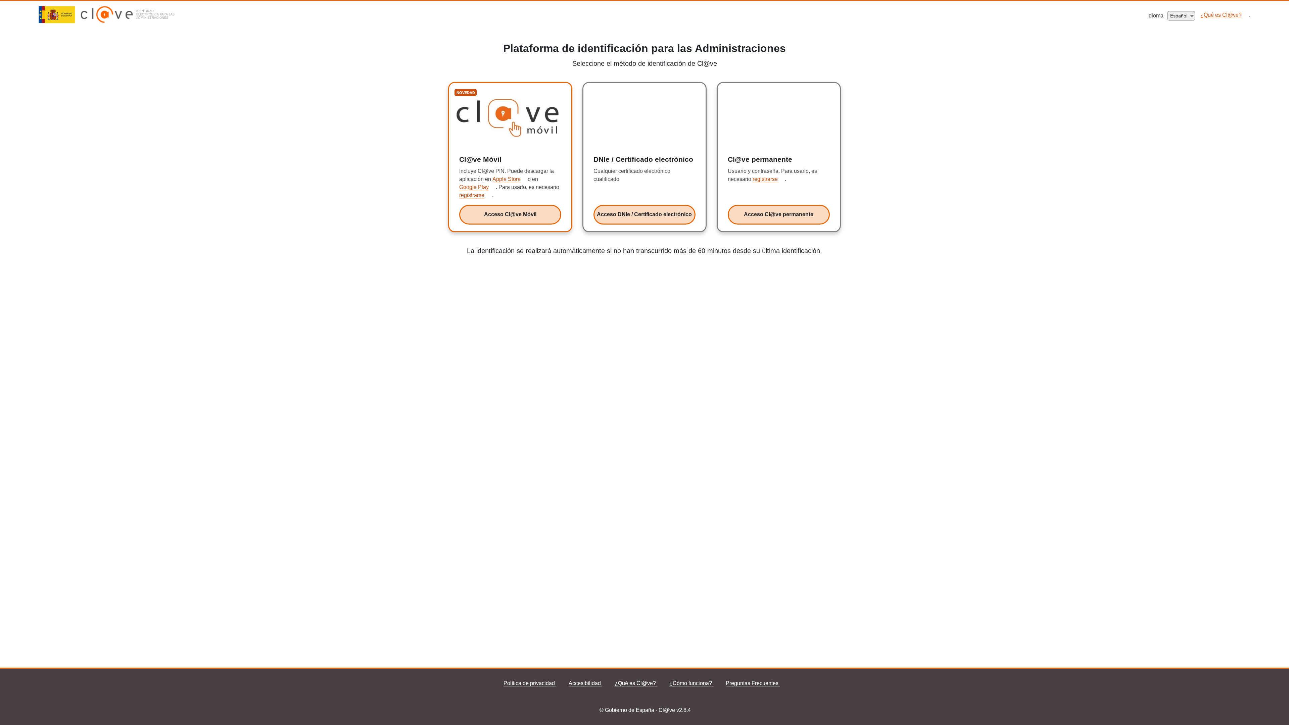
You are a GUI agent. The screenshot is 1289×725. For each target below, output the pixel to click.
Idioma (1157, 15)
